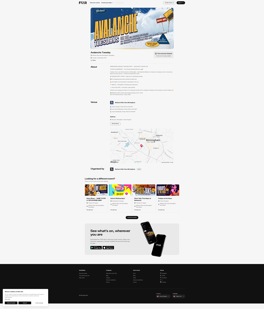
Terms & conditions (111, 280)
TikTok (163, 275)
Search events (120, 2)
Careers (108, 277)
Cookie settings (39, 302)
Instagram (164, 273)
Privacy (108, 282)
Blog (107, 275)
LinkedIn (164, 282)
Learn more (7, 299)
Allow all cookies (11, 302)
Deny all (25, 302)
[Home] (83, 2)
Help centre (82, 277)
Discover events (95, 2)
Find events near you (84, 275)
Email (134, 277)
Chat (134, 273)
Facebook (164, 277)
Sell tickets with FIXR (111, 273)
